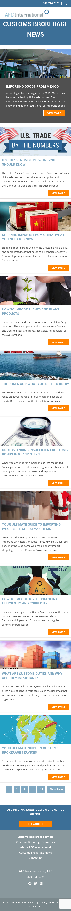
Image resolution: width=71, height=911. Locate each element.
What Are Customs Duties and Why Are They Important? (32, 675)
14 (41, 789)
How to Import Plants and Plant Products (30, 311)
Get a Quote (35, 824)
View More (54, 113)
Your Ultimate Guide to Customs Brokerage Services (30, 750)
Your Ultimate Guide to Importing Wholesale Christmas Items (31, 526)
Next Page (56, 789)
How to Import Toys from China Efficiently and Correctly (30, 601)
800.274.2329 (51, 3)
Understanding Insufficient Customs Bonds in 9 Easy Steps (35, 452)
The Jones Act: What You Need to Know (35, 384)
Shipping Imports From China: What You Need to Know (33, 237)
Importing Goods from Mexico (32, 86)
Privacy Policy (47, 902)
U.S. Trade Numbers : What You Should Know (28, 162)
